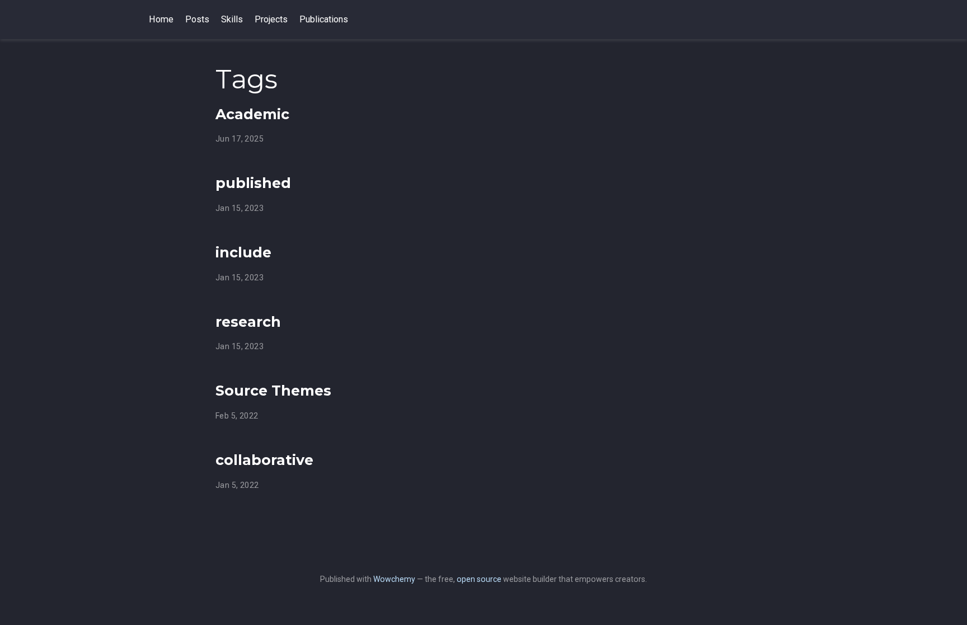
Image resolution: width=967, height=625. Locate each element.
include (243, 252)
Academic (252, 114)
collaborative (264, 460)
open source (479, 579)
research (248, 321)
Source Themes (273, 390)
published (253, 183)
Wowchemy (394, 579)
